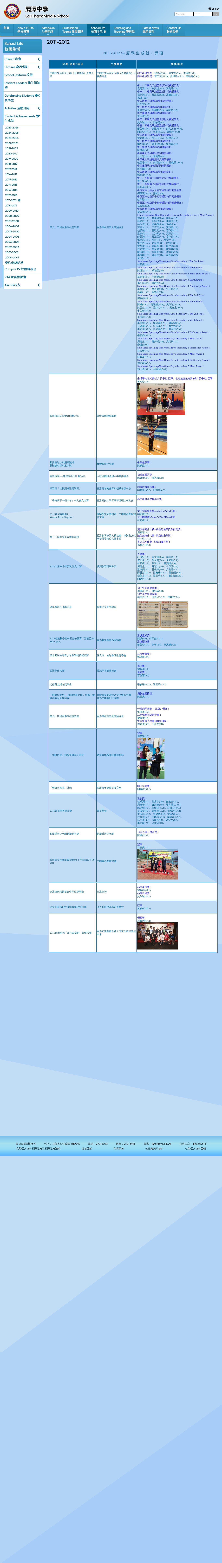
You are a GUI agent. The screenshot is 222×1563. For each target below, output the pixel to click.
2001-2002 (12, 252)
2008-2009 (12, 215)
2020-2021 (11, 153)
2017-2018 (11, 169)
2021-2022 (11, 148)
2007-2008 (12, 221)
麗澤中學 (36, 9)
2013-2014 (11, 189)
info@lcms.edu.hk (161, 1143)
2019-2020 (11, 158)
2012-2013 (11, 195)
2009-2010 (12, 210)
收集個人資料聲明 (195, 1148)
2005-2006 (12, 231)
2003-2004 (12, 241)
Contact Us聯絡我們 (174, 29)
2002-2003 (12, 247)
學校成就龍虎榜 (14, 262)
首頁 (7, 28)
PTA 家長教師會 (15, 277)
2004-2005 (12, 236)
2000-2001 (12, 257)
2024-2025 (12, 132)
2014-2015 (11, 184)
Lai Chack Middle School (47, 16)
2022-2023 (11, 143)
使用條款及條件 (154, 1148)
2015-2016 (11, 179)
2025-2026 (12, 127)
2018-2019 (11, 163)
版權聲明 (87, 1148)
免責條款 (119, 1148)
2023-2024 (12, 137)
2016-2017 (11, 174)
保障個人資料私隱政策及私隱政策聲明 (38, 1148)
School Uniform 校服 (19, 75)
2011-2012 (11, 200)
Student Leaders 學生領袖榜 (22, 85)
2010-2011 (11, 205)
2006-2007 (12, 226)
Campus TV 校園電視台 (20, 269)
